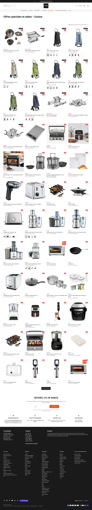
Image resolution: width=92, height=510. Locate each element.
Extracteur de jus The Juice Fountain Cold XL (33, 232)
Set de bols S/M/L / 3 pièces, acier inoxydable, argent (57, 295)
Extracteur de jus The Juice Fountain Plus (11, 263)
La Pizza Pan (70, 263)
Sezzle (4, 471)
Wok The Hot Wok (71, 204)
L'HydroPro (49, 382)
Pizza (26, 467)
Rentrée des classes (45, 491)
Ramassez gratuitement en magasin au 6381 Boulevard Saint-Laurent (46, 1)
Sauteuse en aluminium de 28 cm (31, 295)
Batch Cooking (44, 455)
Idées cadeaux (37, 10)
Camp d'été (44, 458)
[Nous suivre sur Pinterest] (9, 500)
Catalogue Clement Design (8, 473)
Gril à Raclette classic (51, 204)
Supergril (48, 146)
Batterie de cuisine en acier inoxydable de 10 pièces (78, 115)
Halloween (43, 477)
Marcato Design (28, 49)
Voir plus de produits (46, 388)
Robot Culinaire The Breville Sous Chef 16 (33, 263)
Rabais (26, 474)
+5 (81, 86)
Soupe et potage (45, 494)
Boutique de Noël (45, 457)
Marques (30, 10)
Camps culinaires (77, 457)
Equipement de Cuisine (7, 455)
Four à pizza (62, 470)
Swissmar (48, 202)
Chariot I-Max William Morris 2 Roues (10, 82)
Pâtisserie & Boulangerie (29, 455)
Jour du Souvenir (45, 482)
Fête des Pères (44, 474)
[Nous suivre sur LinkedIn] (17, 500)
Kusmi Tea (61, 474)
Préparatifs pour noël (45, 488)
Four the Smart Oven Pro (51, 263)
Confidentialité (5, 464)
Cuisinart (69, 113)
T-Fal (60, 477)
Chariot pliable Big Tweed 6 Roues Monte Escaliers (34, 115)
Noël (42, 485)
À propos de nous (6, 460)
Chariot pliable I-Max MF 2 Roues (9, 115)
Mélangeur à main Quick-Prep (52, 324)
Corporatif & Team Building (79, 460)
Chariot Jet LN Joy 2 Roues (73, 50)
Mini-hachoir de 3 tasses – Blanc (9, 324)
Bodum (61, 463)
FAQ (4, 468)
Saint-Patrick (44, 492)
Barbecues (61, 461)
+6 (16, 119)
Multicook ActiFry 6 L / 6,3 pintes (74, 324)
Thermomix (5, 49)
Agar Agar (61, 454)
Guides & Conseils (6, 454)
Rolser (48, 49)
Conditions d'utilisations (7, 463)
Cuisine (26, 454)
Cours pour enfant (77, 455)
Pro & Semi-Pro (28, 470)
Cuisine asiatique (45, 463)
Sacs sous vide (71, 354)
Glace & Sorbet (44, 476)
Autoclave (61, 460)
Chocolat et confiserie (29, 457)
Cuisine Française (45, 464)
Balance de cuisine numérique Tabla (32, 146)
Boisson (26, 460)
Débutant (43, 468)
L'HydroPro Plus (28, 382)
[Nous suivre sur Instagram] (7, 500)
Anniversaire (44, 454)
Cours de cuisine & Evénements (60, 10)
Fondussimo (62, 468)
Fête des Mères (44, 473)
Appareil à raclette (63, 458)
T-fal (69, 323)
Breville (69, 202)
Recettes (5, 457)
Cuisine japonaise (45, 467)
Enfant (26, 468)
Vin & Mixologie (27, 461)
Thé (42, 495)
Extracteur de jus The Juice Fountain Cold (55, 232)
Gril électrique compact (29, 354)
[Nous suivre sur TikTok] (15, 500)
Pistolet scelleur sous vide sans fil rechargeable (12, 204)
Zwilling (26, 294)
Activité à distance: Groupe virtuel (80, 461)
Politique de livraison (7, 467)
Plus (69, 10)
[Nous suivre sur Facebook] (4, 500)
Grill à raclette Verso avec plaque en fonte (11, 354)
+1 (59, 54)
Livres (26, 464)
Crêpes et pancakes (45, 461)
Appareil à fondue (63, 457)
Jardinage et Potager (45, 480)
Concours (5, 458)
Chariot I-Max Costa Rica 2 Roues (31, 82)
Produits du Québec (45, 489)
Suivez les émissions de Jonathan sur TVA (10, 475)
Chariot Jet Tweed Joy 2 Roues (53, 50)
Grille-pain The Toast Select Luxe (9, 232)
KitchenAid (61, 473)
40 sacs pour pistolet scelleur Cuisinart (75, 174)
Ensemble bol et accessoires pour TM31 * (11, 50)
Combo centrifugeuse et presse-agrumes (33, 174)
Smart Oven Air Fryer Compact (74, 382)
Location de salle (77, 463)
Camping (43, 460)
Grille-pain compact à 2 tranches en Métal (33, 204)
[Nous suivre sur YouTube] (12, 500)
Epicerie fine (27, 458)
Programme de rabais (7, 470)
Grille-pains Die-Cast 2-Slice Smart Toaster (11, 295)
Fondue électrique (63, 471)
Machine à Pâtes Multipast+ (52, 115)
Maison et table (27, 463)
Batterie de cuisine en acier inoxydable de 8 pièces (13, 146)
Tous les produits (24, 10)
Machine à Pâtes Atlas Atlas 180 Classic (32, 50)
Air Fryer (61, 455)
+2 (16, 236)
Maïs (43, 483)
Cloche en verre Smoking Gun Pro (9, 382)
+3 (81, 54)
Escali (26, 145)
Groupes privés (77, 458)
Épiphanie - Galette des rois (46, 471)
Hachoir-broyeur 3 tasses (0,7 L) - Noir (54, 354)
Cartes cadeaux (28, 473)
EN (76, 5)
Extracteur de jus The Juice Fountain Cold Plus (77, 232)
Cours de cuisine (77, 454)
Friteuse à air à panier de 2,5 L (74, 146)
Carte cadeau (44, 10)
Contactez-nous (6, 461)
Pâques (43, 486)
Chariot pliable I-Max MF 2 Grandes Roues (76, 82)
